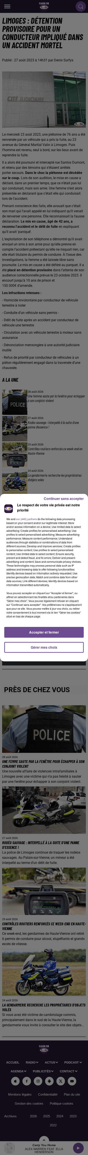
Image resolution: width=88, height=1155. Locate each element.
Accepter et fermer (44, 632)
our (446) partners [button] (26, 519)
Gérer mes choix (44, 647)
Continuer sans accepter (64, 498)
